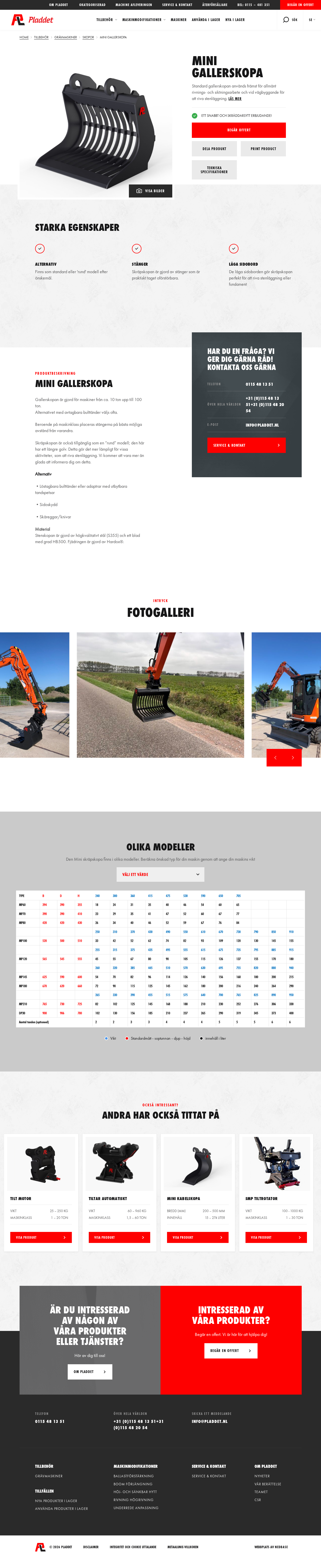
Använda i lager (206, 19)
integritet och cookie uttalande (133, 1547)
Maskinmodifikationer (142, 19)
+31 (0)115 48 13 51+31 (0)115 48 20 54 (265, 404)
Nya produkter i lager (56, 1501)
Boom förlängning (133, 1484)
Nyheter (262, 1476)
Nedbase (281, 1546)
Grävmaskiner (49, 1476)
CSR (258, 1500)
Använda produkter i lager (61, 1508)
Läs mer (235, 98)
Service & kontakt (177, 4)
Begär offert (239, 130)
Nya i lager (235, 19)
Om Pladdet (84, 1371)
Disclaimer (91, 1547)
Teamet (261, 1492)
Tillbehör (105, 19)
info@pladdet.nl (262, 425)
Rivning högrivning (134, 1500)
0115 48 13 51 (259, 384)
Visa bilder (155, 190)
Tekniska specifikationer (214, 169)
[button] (275, 757)
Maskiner (179, 19)
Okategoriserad (92, 4)
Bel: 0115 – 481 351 (253, 4)
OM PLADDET (59, 4)
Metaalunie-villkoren (183, 1547)
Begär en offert (300, 4)
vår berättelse (268, 1484)
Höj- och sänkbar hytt (135, 1492)
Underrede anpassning (136, 1508)
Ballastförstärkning (134, 1476)
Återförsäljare (214, 4)
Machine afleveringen (134, 4)
